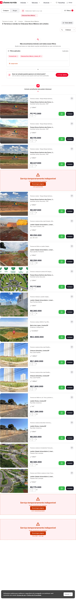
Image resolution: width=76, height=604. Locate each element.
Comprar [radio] (6, 10)
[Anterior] (30, 115)
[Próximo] (34, 115)
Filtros (70, 10)
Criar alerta (63, 75)
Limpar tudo (14, 63)
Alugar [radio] (15, 10)
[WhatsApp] (62, 114)
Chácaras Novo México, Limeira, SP (30, 56)
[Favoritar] (72, 98)
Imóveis (23, 3)
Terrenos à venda (7, 21)
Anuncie (46, 3)
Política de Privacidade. (34, 595)
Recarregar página (38, 184)
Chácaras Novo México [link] (32, 21)
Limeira (20, 21)
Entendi (67, 594)
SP (15, 21)
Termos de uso (21, 595)
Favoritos (61, 3)
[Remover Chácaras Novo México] (36, 15)
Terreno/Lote (12, 56)
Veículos (35, 3)
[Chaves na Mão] (8, 3)
